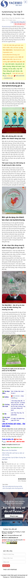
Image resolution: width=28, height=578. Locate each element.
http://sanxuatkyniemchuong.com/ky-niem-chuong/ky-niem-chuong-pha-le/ (12, 487)
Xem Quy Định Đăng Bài (18, 22)
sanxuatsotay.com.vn (7, 548)
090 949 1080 (11, 441)
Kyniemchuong (6, 26)
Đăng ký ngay (14, 516)
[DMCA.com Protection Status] (12, 543)
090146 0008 (20, 441)
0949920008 (8, 78)
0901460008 (20, 76)
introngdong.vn (6, 545)
